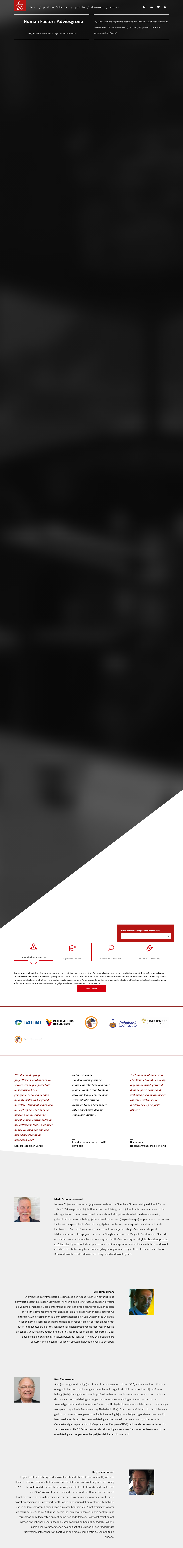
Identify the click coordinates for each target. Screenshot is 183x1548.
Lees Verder (91, 988)
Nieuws (33, 7)
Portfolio (80, 7)
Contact (114, 7)
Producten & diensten (55, 7)
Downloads (97, 7)
